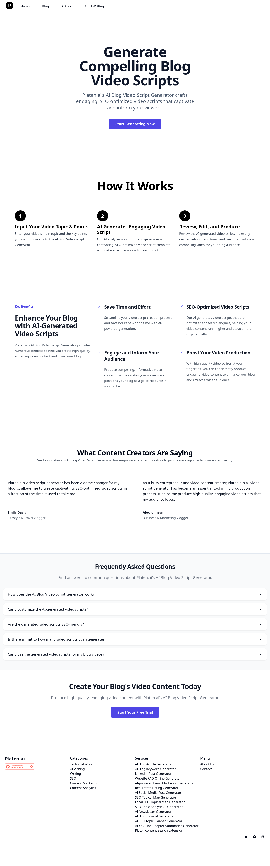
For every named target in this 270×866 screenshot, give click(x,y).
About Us (207, 764)
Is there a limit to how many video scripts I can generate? (56, 639)
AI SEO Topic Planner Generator (158, 821)
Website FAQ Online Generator (158, 778)
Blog (45, 6)
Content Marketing (84, 783)
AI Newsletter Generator (153, 811)
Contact (206, 769)
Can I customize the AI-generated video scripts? (48, 609)
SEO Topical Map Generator (155, 797)
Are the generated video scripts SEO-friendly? (46, 624)
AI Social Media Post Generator (158, 792)
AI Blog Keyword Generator (155, 769)
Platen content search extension (159, 830)
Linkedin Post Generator (153, 773)
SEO (73, 778)
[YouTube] (246, 837)
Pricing (67, 6)
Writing (75, 773)
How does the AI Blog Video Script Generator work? (51, 594)
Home (25, 6)
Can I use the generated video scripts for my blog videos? (56, 654)
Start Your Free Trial (135, 712)
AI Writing (77, 769)
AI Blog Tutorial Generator (154, 816)
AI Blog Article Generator (153, 764)
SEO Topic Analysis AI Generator (159, 807)
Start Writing (94, 6)
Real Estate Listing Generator (156, 788)
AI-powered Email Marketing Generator (164, 783)
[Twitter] (254, 837)
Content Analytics (83, 788)
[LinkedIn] (262, 837)
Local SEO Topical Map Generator (160, 802)
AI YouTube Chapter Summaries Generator (167, 826)
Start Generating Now (135, 123)
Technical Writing (83, 764)
